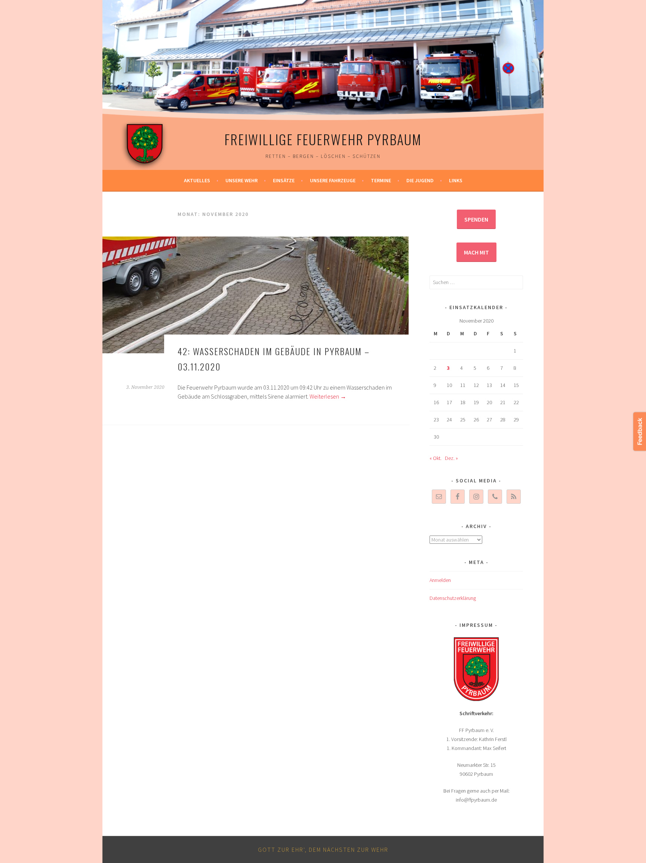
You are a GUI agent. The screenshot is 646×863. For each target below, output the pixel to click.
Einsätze (284, 180)
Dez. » (451, 458)
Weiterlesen (328, 396)
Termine (381, 180)
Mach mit (476, 252)
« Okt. (436, 458)
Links (455, 180)
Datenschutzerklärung (453, 598)
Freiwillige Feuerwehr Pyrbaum (323, 139)
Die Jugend (420, 180)
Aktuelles (197, 180)
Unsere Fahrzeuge (333, 180)
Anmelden (440, 580)
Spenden (476, 219)
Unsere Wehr (241, 180)
